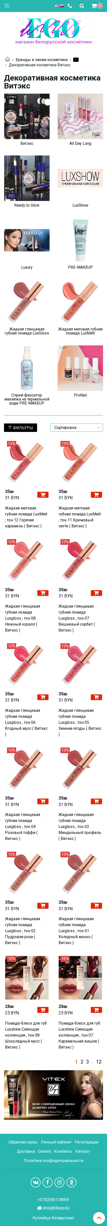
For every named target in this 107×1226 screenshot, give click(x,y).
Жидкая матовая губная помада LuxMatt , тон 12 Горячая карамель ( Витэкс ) (26, 517)
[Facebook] (48, 1182)
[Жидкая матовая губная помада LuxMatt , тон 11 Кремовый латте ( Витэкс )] (80, 463)
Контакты (63, 1151)
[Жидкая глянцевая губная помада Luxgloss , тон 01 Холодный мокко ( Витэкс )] (80, 873)
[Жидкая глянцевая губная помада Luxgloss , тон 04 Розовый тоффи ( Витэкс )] (27, 769)
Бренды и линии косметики (41, 59)
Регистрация (86, 1142)
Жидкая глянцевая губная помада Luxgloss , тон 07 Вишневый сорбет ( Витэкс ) (76, 618)
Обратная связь (23, 1142)
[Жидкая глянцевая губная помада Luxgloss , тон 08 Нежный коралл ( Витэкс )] (27, 561)
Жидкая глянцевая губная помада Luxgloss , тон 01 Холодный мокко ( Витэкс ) (76, 930)
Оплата (44, 1151)
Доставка (26, 1151)
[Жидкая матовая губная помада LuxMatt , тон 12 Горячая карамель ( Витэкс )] (27, 463)
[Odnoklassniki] (71, 1182)
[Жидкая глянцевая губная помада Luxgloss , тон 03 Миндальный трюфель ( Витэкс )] (80, 769)
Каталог (82, 1151)
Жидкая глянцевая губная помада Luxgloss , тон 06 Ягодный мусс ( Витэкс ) (26, 722)
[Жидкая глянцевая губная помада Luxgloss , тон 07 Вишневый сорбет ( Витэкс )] (80, 561)
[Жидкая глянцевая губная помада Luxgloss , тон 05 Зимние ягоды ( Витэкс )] (80, 665)
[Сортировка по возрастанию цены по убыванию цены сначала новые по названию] (76, 427)
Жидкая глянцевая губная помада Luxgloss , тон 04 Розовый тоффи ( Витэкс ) (22, 826)
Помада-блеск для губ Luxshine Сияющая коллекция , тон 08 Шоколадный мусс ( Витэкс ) (26, 1035)
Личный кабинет (56, 1142)
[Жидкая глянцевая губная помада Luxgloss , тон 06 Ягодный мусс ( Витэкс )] (27, 665)
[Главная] (7, 59)
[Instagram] (59, 1182)
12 (99, 1061)
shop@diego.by (56, 1208)
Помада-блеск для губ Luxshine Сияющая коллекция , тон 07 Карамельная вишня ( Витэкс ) (79, 1035)
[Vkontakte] (36, 1182)
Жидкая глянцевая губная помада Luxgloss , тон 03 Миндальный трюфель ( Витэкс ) (79, 826)
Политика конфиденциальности (53, 1160)
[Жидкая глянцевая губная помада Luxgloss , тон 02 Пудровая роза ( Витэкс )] (27, 873)
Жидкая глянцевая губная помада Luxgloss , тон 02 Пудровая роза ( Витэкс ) (22, 930)
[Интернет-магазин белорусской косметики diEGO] (53, 30)
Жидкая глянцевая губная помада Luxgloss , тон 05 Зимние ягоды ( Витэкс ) (79, 722)
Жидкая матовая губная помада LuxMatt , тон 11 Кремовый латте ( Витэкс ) (79, 517)
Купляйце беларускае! (53, 1218)
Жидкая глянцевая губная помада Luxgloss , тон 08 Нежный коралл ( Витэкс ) (22, 618)
